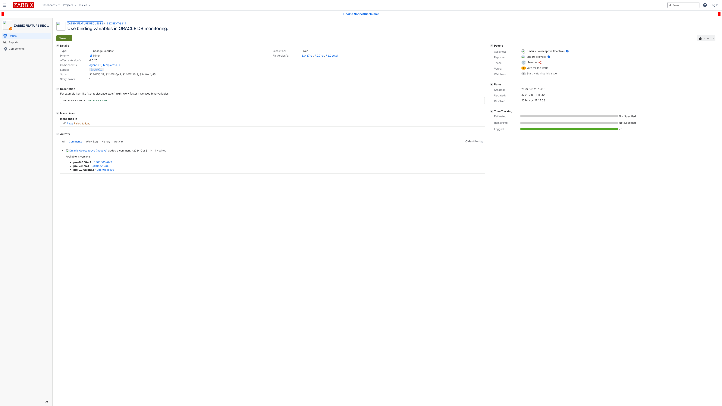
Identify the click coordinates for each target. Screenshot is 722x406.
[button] (4, 5)
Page (70, 123)
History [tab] (106, 141)
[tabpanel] (272, 159)
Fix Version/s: (280, 55)
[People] (491, 45)
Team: (498, 62)
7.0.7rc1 (319, 55)
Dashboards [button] (49, 5)
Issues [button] (83, 5)
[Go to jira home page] (23, 5)
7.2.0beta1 (332, 55)
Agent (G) (95, 65)
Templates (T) (111, 65)
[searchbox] (683, 5)
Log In (714, 5)
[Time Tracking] (491, 111)
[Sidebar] (47, 402)
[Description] (57, 89)
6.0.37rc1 (307, 55)
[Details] (57, 45)
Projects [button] (68, 5)
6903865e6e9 (103, 162)
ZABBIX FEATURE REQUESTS (85, 23)
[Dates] (491, 84)
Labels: (64, 69)
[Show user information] (567, 51)
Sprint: (64, 74)
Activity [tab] (119, 141)
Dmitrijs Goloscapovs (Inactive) (88, 150)
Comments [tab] (75, 141)
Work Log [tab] (92, 141)
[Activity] (57, 134)
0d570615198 (105, 169)
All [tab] (63, 141)
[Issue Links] (57, 113)
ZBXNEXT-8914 (116, 23)
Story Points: (68, 79)
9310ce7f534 (100, 165)
